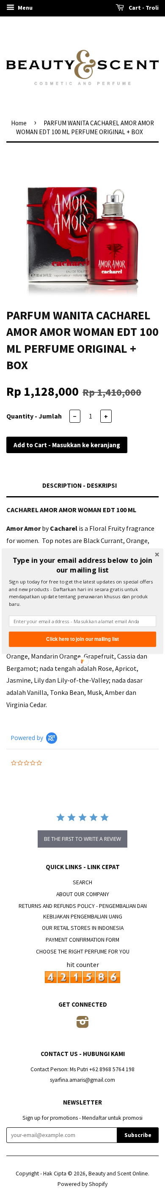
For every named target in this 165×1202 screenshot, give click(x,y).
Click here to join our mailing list (82, 638)
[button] (82, 565)
